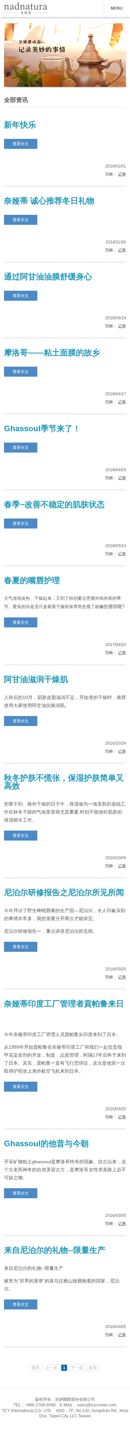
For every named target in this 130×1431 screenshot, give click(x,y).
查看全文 (21, 144)
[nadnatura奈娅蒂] (23, 13)
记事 (122, 174)
